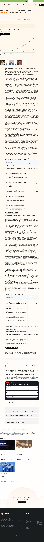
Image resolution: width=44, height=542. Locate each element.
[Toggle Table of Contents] (33, 26)
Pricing (29, 4)
